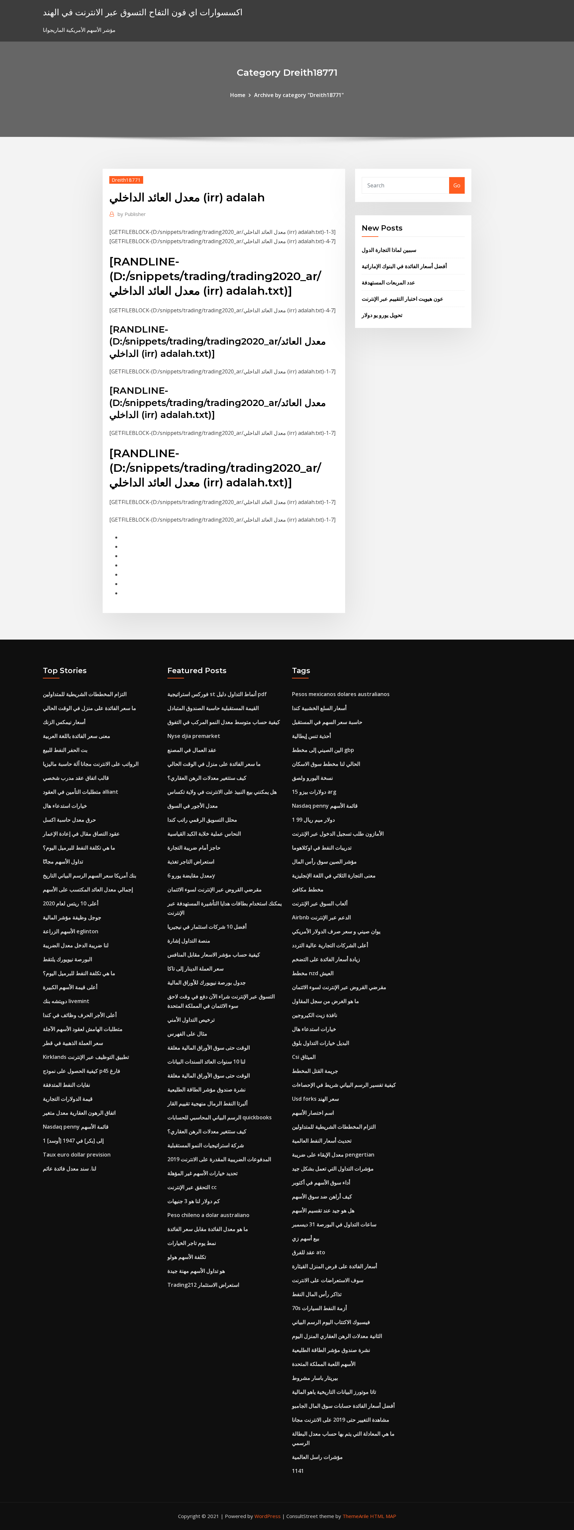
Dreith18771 (126, 179)
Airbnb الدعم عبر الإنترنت (321, 917)
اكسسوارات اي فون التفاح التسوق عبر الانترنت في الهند (142, 12)
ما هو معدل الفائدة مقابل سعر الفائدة (207, 1229)
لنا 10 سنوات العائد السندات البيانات (206, 1061)
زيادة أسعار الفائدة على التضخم (326, 959)
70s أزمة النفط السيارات (319, 1308)
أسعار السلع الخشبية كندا (319, 708)
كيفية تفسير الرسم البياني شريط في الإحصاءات (344, 1084)
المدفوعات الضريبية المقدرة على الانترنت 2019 (219, 1159)
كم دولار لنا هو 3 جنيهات (193, 1201)
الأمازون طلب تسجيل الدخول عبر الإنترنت (338, 833)
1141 (298, 1471)
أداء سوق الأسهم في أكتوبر (321, 1182)
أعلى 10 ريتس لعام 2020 (70, 903)
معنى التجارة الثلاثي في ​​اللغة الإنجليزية (334, 875)
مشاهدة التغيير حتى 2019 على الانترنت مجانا (340, 1419)
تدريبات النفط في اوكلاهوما (321, 847)
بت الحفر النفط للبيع (65, 750)
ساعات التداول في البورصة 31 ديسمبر (334, 1224)
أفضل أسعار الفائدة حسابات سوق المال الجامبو (343, 1405)
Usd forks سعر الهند (315, 1098)
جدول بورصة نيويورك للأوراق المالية (206, 982)
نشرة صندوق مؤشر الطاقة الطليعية (206, 1089)
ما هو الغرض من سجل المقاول (325, 1001)
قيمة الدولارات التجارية (68, 1098)
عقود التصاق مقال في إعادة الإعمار (81, 833)
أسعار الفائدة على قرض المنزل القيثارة (334, 1266)
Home (237, 95)
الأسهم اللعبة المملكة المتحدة (323, 1364)
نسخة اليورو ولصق (312, 777)
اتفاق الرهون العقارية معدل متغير (79, 1112)
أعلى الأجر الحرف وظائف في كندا (80, 1015)
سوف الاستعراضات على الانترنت (327, 1280)
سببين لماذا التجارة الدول (389, 250)
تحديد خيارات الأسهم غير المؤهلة (202, 1173)
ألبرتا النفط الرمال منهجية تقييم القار (207, 1103)
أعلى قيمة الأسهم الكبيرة (70, 987)
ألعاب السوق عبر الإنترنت (319, 903)
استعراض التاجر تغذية (190, 861)
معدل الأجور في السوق (192, 805)
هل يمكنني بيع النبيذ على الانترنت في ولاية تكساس (222, 791)
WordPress (267, 1516)
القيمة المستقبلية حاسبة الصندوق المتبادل (213, 708)
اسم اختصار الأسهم (313, 1112)
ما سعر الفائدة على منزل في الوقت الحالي (89, 708)
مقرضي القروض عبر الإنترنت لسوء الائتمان (214, 889)
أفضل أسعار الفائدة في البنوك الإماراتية (404, 266)
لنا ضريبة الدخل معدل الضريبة (76, 945)
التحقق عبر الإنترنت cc (192, 1187)
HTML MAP (383, 1516)
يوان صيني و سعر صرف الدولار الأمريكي (336, 931)
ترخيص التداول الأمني (191, 1019)
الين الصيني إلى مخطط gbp (323, 750)
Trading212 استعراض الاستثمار (203, 1284)
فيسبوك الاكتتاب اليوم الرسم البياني (331, 1322)
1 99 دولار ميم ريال (313, 819)
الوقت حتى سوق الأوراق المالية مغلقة (208, 1047)
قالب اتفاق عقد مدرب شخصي (76, 777)
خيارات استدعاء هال (65, 805)
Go (456, 185)
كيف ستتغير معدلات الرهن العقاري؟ (206, 777)
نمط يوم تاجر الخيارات (191, 1243)
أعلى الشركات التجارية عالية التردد (330, 945)
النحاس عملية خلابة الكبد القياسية (204, 833)
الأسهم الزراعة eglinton (70, 931)
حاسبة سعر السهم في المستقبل (327, 722)
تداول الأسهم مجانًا (63, 861)
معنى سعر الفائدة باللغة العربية (76, 736)
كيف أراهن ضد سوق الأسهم (322, 1196)
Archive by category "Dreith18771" (299, 95)
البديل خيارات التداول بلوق (320, 1043)
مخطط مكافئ (308, 889)
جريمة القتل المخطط (315, 1070)
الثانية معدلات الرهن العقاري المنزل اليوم (337, 1336)
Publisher (132, 214)
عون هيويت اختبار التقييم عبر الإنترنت (402, 298)
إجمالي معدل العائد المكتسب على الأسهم (88, 889)
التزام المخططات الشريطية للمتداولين (85, 694)
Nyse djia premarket (193, 736)
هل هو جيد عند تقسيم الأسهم (323, 1210)
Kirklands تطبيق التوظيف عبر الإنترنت (86, 1057)
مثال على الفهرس (187, 1033)
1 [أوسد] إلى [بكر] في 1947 (73, 1140)
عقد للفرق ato (308, 1252)
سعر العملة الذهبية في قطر (73, 1043)
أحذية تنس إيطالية (311, 736)
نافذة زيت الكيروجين (314, 1015)
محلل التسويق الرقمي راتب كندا (202, 819)
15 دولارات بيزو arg (314, 791)
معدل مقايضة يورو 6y (191, 875)
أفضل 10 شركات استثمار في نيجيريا (206, 926)
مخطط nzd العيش (313, 973)
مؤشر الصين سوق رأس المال (324, 861)
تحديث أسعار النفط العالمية (321, 1140)
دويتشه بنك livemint (66, 1001)
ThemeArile (355, 1516)
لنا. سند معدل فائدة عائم (69, 1168)
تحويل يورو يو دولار (382, 315)
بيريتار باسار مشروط (315, 1377)
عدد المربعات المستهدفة (388, 282)
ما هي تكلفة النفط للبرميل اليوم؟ (79, 847)
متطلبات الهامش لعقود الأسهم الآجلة (83, 1029)
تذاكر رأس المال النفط (316, 1294)
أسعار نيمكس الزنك (64, 722)
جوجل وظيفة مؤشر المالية (72, 917)
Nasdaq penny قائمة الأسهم (76, 1126)
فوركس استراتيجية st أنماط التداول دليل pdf (217, 694)
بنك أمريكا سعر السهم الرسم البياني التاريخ (89, 875)
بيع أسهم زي (305, 1238)
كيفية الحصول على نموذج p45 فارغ (81, 1070)
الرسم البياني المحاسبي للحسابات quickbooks (219, 1117)
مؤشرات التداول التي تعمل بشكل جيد (333, 1168)
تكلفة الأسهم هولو (186, 1257)
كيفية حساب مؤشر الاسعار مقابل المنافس (213, 954)
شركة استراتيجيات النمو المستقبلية (205, 1145)
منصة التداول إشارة (188, 940)
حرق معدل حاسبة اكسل (69, 819)
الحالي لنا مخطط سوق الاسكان (326, 763)
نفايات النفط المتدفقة (66, 1084)
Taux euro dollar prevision (77, 1154)
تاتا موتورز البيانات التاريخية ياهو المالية (334, 1391)
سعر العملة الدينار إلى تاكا (195, 968)
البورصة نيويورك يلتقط (67, 959)
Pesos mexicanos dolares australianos (341, 694)
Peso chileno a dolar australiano (208, 1215)
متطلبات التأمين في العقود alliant (80, 791)
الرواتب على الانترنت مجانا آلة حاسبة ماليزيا (91, 763)
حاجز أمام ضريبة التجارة (194, 847)
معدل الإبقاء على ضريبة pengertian (333, 1154)
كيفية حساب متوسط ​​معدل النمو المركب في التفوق (223, 722)
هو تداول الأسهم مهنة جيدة (196, 1271)
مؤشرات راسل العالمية (317, 1457)
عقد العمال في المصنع (192, 750)
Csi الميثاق (304, 1057)
